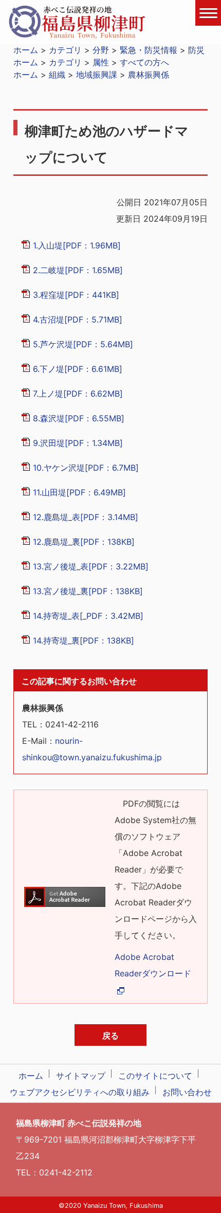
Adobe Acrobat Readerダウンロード (153, 965)
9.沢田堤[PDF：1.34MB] (78, 443)
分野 (101, 50)
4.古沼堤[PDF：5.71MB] (77, 319)
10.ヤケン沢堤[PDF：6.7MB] (86, 467)
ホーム (25, 50)
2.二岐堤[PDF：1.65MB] (78, 270)
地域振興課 (96, 74)
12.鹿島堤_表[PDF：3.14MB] (85, 517)
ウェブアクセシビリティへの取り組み (80, 1092)
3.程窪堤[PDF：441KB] (76, 295)
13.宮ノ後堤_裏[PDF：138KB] (88, 591)
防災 (196, 50)
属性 (101, 62)
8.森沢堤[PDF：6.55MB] (78, 418)
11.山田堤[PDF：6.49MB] (79, 492)
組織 (57, 74)
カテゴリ (65, 50)
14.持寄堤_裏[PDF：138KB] (83, 640)
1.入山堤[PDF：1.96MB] (77, 245)
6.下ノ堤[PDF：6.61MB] (77, 369)
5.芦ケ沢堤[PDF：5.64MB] (83, 344)
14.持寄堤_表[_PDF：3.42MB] (88, 616)
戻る (110, 1035)
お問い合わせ (187, 1092)
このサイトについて (155, 1076)
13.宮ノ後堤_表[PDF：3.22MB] (91, 566)
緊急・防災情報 (148, 50)
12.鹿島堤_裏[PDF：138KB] (84, 542)
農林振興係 (148, 74)
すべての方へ (144, 62)
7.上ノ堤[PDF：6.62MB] (78, 393)
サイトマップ (80, 1076)
